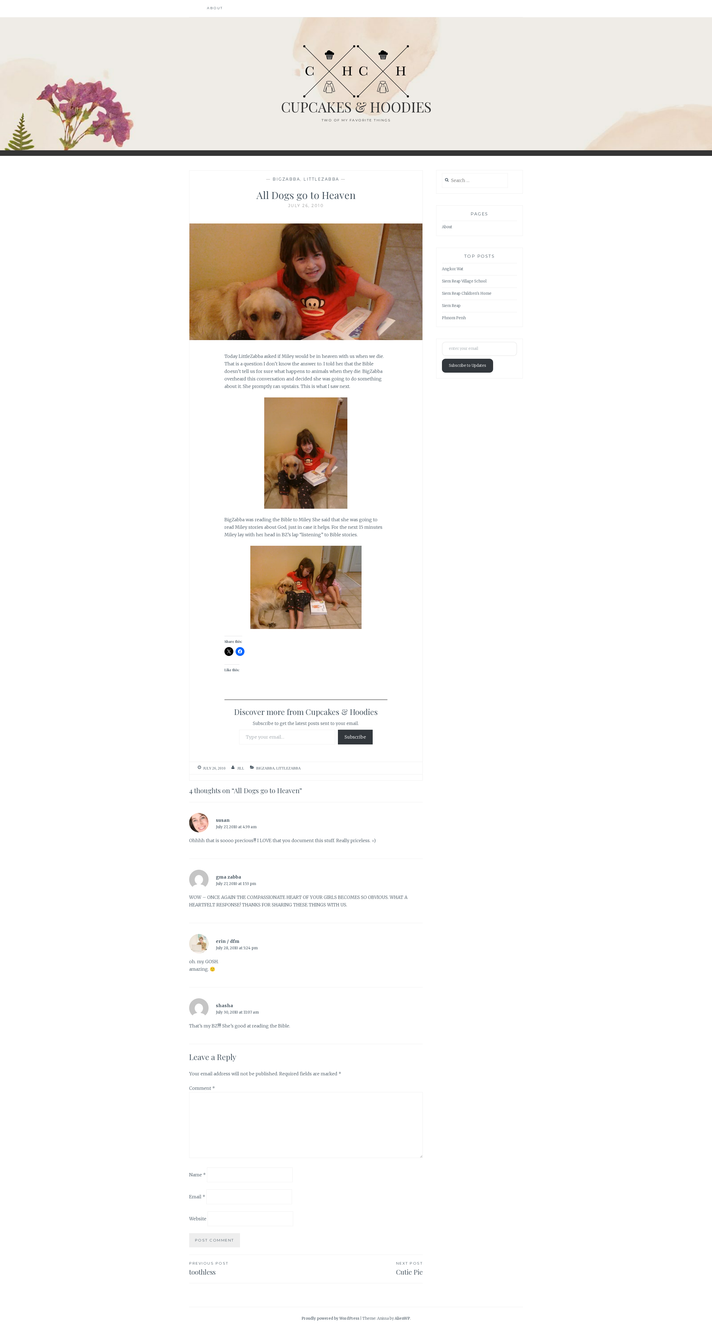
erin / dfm (227, 941)
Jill (240, 768)
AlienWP (402, 1318)
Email (197, 1196)
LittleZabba (321, 179)
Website (197, 1218)
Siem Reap (451, 305)
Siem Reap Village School (464, 281)
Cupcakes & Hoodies (356, 106)
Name (197, 1174)
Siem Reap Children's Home (466, 293)
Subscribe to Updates (467, 365)
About (215, 8)
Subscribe (355, 737)
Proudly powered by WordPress (330, 1318)
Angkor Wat (452, 269)
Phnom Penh (454, 318)
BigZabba (286, 179)
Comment (202, 1088)
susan (223, 820)
